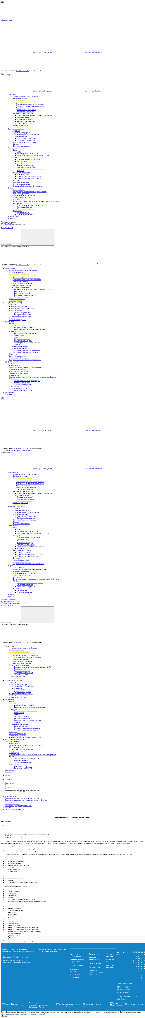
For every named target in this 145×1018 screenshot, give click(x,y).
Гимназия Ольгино (110, 966)
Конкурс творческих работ (26, 121)
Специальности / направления (77, 961)
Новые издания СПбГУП (26, 215)
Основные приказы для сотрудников (30, 176)
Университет (13, 148)
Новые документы (23, 174)
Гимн (19, 152)
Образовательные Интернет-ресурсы (30, 205)
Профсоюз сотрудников (21, 146)
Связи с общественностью (14, 809)
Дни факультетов (23, 117)
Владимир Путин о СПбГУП (27, 154)
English (9, 75)
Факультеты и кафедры (25, 165)
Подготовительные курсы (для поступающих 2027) (35, 115)
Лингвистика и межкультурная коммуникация (22, 798)
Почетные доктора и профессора (28, 159)
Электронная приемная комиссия (78, 955)
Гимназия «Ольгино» (24, 123)
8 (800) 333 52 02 (7, 224)
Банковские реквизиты (21, 182)
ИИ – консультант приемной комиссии (15, 246)
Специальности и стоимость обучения (26, 96)
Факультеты (94, 954)
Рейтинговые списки (23, 108)
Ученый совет (22, 161)
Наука (10, 188)
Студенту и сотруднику (16, 129)
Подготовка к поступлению (23, 113)
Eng (2, 2)
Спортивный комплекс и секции (24, 142)
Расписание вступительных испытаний (30, 106)
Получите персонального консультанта (17, 450)
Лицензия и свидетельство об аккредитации (33, 155)
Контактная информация (21, 184)
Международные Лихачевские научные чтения (29, 192)
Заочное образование (20, 125)
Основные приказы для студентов (29, 178)
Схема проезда (109, 955)
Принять (4, 1016)
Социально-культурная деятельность (18, 806)
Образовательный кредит (25, 112)
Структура (16, 157)
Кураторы (16, 131)
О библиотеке (18, 203)
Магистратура (95, 963)
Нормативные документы (22, 173)
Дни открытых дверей (25, 119)
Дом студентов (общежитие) (26, 110)
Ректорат (20, 163)
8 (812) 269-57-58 (7, 228)
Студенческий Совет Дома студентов (26, 134)
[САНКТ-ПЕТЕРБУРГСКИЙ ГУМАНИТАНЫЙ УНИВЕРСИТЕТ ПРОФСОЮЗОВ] (35, 950)
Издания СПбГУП (23, 213)
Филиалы (20, 171)
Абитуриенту (13, 94)
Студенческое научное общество (24, 195)
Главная (8, 775)
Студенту (8, 779)
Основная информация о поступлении (30, 104)
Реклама (8, 808)
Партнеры (16, 180)
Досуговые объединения (26, 140)
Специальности (10, 783)
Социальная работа (12, 804)
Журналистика (10, 796)
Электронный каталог (25, 207)
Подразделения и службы (26, 167)
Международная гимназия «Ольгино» (30, 169)
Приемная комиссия (20, 98)
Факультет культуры (12, 787)
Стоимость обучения (74, 970)
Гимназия (11, 218)
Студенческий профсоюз (21, 133)
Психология (9, 802)
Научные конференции (21, 194)
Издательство (17, 211)
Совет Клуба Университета (27, 138)
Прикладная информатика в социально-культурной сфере (26, 800)
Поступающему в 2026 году (23, 100)
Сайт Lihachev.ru (19, 190)
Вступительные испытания (76, 976)
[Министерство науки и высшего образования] (80, 1005)
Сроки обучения (76, 965)
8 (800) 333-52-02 (22, 71)
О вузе (15, 150)
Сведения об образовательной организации (28, 186)
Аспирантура (17, 199)
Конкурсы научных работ (22, 197)
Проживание (13, 216)
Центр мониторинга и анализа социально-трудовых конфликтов (36, 201)
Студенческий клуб (20, 136)
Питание (16, 144)
